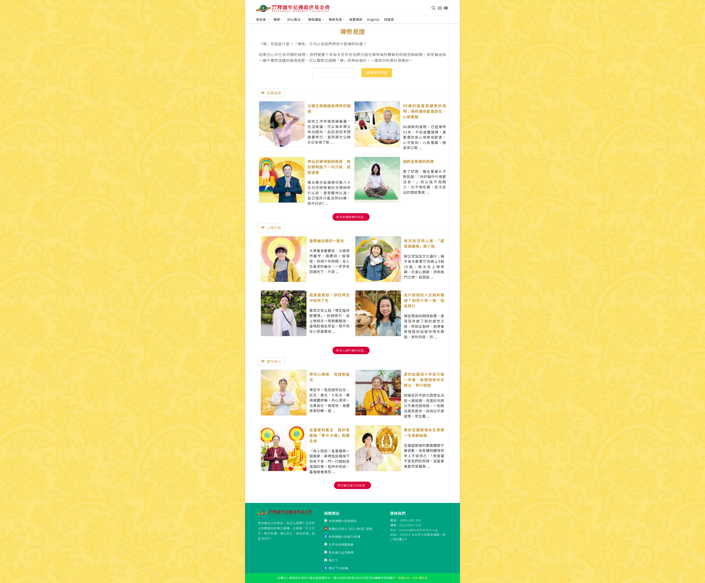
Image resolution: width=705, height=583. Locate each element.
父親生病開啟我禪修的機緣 (329, 108)
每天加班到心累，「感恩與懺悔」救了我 (424, 243)
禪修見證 (335, 19)
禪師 (276, 19)
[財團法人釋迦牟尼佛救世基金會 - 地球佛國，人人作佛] (293, 8)
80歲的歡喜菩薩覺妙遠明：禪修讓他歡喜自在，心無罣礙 (424, 111)
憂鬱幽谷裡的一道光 (326, 240)
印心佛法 (294, 19)
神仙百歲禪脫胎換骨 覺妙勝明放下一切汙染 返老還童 (329, 167)
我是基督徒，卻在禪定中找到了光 (329, 297)
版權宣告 (404, 578)
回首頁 (389, 19)
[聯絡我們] (440, 8)
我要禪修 (355, 19)
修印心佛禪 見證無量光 (329, 376)
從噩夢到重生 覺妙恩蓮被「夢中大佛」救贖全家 (329, 435)
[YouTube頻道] (446, 8)
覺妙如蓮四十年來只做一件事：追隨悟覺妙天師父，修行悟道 (424, 379)
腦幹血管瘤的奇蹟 (418, 161)
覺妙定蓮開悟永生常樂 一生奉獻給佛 (424, 432)
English (373, 19)
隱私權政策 (420, 578)
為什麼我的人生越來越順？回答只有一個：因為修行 (424, 300)
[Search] (433, 8)
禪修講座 (314, 19)
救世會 (261, 19)
